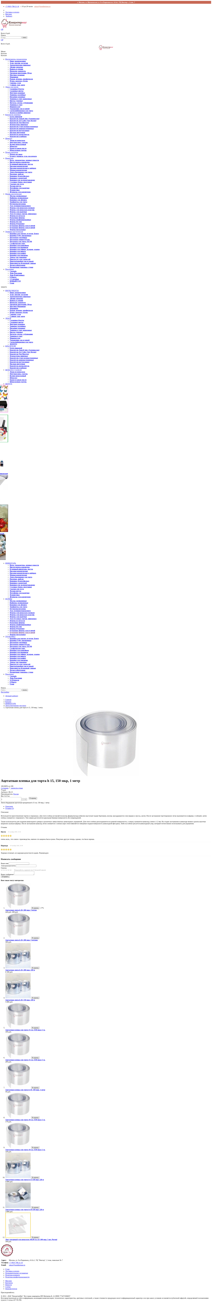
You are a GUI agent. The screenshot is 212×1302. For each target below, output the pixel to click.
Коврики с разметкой (18, 178)
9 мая (12, 283)
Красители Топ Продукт (19, 123)
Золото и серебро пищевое (20, 113)
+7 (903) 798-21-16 (12, 6)
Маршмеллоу (15, 107)
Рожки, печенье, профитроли (21, 79)
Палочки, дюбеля (17, 174)
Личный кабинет (11, 696)
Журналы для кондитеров (20, 192)
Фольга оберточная (17, 265)
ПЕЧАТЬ (8, 384)
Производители (11, 1289)
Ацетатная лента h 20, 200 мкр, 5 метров (21, 940)
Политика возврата (12, 1275)
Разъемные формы (17, 218)
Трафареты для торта (18, 202)
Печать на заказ (16, 154)
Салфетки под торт (17, 243)
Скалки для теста (17, 184)
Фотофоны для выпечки (19, 188)
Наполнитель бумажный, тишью (23, 263)
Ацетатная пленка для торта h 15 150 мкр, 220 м (24, 1180)
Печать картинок (11, 152)
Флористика (15, 190)
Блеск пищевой (16, 117)
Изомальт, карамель (18, 71)
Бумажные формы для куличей (22, 226)
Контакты (9, 1283)
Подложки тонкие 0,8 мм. (20, 239)
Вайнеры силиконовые (19, 198)
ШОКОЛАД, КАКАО (13, 370)
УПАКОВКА (10, 636)
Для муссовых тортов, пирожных (23, 214)
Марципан (14, 77)
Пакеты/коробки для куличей (21, 261)
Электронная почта (8, 866)
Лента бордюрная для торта (21, 172)
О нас (7, 1269)
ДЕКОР (8, 318)
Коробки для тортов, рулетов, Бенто (24, 234)
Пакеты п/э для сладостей (20, 259)
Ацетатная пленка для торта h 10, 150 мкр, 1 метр (25, 1090)
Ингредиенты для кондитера (16, 59)
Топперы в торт (16, 105)
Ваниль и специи (16, 69)
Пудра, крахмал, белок (19, 81)
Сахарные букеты (17, 89)
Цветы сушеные (16, 101)
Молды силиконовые (18, 196)
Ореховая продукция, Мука (21, 73)
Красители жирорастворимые (22, 128)
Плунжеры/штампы (18, 204)
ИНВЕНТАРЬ (10, 563)
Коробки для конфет (18, 253)
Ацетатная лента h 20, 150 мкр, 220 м (20, 1000)
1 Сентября (14, 279)
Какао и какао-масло (18, 148)
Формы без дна (16, 222)
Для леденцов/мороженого (20, 206)
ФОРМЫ (8, 599)
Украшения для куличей (19, 109)
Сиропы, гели (15, 83)
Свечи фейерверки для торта (21, 111)
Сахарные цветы (16, 91)
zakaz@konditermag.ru (42, 6)
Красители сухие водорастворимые (24, 126)
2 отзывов (4, 788)
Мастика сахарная (17, 75)
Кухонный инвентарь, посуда (21, 164)
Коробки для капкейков (19, 245)
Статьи (8, 1287)
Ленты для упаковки (18, 257)
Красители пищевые (13, 115)
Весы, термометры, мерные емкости (24, 160)
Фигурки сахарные (17, 93)
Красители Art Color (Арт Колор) (23, 121)
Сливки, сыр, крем (17, 85)
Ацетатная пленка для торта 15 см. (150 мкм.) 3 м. (25, 1030)
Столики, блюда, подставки (21, 182)
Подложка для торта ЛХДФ (21, 241)
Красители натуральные (19, 130)
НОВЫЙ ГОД (15, 281)
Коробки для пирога (18, 251)
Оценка (4, 868)
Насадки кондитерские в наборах (23, 168)
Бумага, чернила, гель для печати (23, 156)
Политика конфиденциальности (17, 1277)
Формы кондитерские (13, 194)
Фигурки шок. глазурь (19, 142)
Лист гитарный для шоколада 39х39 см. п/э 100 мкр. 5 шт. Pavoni (31, 1239)
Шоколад (8, 138)
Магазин (8, 1281)
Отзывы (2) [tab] (9, 808)
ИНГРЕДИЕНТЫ (12, 291)
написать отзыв (16, 788)
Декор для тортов (11, 87)
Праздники (9, 269)
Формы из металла (17, 216)
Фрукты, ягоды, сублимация (21, 103)
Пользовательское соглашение (16, 1273)
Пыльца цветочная (17, 132)
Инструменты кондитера (20, 162)
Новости (8, 1285)
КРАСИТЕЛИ (10, 346)
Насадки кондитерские (19, 166)
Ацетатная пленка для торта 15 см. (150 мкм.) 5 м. (25, 1060)
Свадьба (13, 271)
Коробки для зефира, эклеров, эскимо (25, 249)
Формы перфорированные (20, 220)
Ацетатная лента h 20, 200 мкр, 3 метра (21, 910)
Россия (16, 794)
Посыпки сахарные (17, 97)
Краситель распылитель (19, 134)
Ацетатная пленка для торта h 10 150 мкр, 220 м (24, 1210)
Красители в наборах (18, 136)
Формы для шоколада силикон (22, 208)
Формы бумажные (17, 224)
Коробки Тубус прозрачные (20, 235)
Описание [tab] (9, 806)
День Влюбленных (17, 275)
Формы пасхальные (18, 230)
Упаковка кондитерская (14, 232)
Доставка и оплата (12, 1271)
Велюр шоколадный (18, 144)
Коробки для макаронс (19, 255)
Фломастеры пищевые (19, 125)
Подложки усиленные (18, 237)
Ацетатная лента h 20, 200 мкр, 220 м (20, 970)
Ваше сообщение (7, 874)
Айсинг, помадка (16, 67)
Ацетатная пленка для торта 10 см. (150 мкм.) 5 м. (25, 1120)
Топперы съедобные (18, 95)
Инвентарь (9, 158)
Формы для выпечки (18, 212)
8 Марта (13, 277)
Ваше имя (4, 863)
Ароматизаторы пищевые (20, 65)
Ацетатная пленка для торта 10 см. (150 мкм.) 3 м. (25, 1150)
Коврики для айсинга (18, 200)
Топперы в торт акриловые (21, 99)
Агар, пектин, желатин (19, 63)
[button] (2, 29)
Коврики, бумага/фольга (19, 176)
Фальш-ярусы (15, 186)
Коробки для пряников (19, 247)
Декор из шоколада (17, 140)
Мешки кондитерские (18, 170)
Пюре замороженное (18, 61)
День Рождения (16, 273)
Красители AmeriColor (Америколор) (24, 119)
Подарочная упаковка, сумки (21, 267)
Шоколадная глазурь (18, 150)
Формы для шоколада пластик (22, 210)
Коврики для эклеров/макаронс (22, 180)
